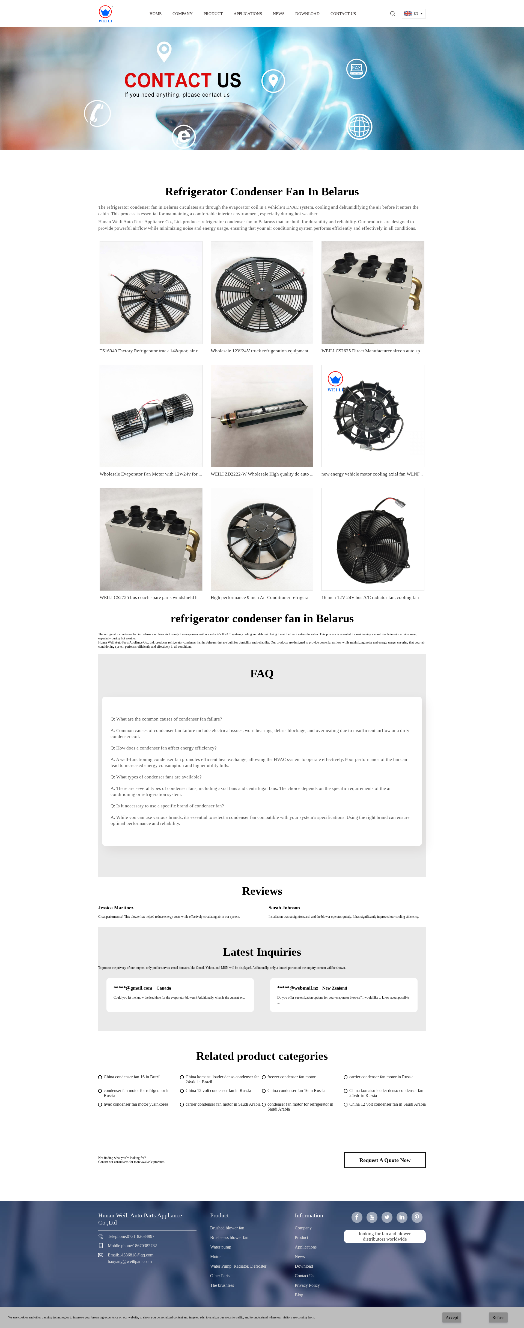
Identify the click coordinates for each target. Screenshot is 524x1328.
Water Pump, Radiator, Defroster (238, 1266)
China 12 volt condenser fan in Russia (218, 1090)
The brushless (222, 1285)
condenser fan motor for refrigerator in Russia (136, 1093)
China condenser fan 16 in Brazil (132, 1077)
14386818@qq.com (136, 1255)
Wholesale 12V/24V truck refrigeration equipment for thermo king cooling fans (288, 350)
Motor (215, 1256)
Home (156, 13)
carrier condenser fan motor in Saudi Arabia (223, 1104)
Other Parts (220, 1275)
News (278, 13)
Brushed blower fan (227, 1228)
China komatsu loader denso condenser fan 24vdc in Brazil (223, 1079)
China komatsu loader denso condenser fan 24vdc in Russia (386, 1093)
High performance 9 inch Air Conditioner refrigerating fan (267, 597)
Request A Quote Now (384, 1160)
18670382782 (145, 1245)
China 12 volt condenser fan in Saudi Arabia (387, 1104)
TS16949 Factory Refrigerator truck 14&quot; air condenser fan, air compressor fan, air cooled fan (195, 350)
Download (307, 13)
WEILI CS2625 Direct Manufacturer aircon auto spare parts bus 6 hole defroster (398, 350)
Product (213, 13)
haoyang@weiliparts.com (130, 1261)
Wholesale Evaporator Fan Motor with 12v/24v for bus (153, 474)
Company (182, 13)
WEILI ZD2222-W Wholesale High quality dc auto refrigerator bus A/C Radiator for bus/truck (302, 474)
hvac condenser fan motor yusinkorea (136, 1104)
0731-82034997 (140, 1236)
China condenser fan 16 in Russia (296, 1090)
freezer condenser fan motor (291, 1077)
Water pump (220, 1247)
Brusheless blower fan (229, 1237)
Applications (248, 13)
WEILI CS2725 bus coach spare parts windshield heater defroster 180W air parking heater (187, 597)
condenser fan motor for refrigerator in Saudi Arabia (300, 1106)
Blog (299, 1294)
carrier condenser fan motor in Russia (381, 1077)
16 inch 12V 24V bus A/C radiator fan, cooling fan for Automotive (385, 597)
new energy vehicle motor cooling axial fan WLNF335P (375, 474)
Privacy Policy (307, 1285)
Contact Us (343, 13)
